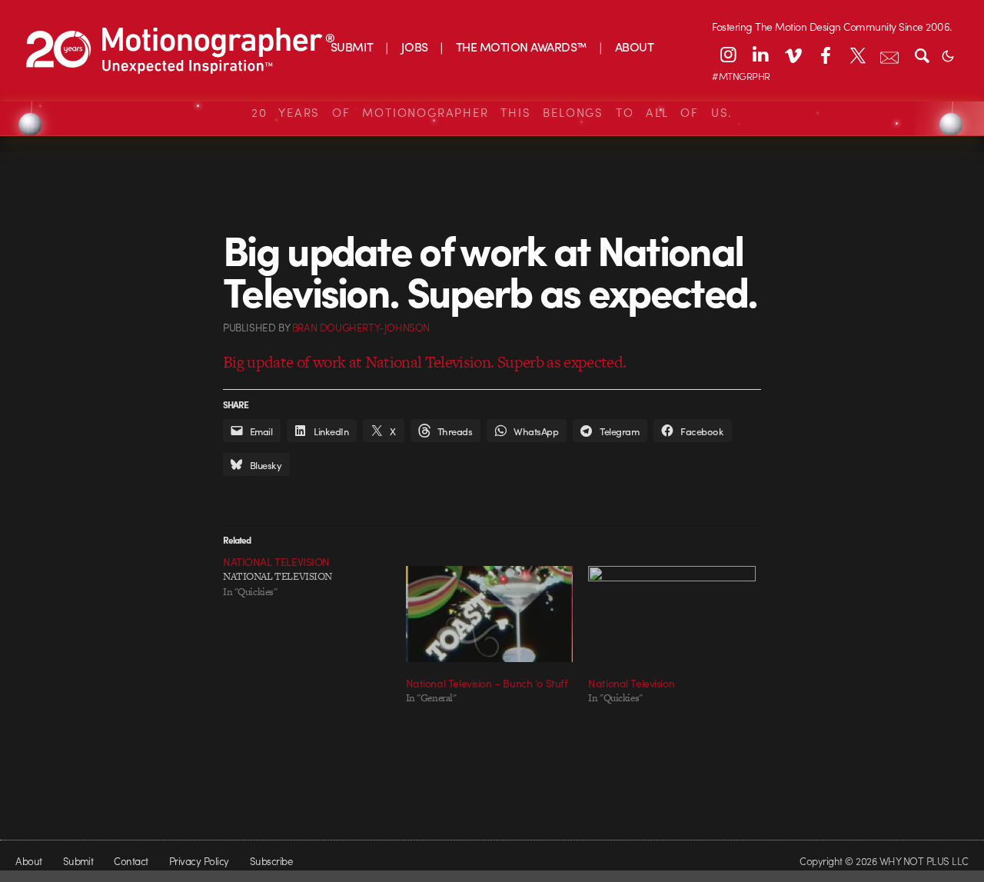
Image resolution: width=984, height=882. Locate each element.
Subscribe (271, 861)
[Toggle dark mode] (948, 54)
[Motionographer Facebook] (825, 54)
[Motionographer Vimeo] (792, 54)
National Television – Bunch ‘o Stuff (487, 683)
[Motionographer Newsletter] (889, 54)
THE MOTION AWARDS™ (521, 46)
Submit (78, 861)
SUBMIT (352, 46)
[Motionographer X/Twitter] (857, 54)
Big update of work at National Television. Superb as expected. (424, 362)
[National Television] (672, 613)
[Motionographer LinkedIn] (760, 54)
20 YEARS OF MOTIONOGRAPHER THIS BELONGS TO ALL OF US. (492, 112)
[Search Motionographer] (922, 54)
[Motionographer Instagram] (728, 54)
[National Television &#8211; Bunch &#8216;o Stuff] (489, 613)
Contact (131, 861)
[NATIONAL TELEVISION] (314, 577)
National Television (631, 683)
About (28, 861)
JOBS (414, 46)
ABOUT (634, 46)
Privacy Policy (199, 861)
